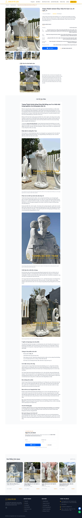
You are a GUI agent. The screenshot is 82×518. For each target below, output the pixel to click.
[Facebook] (6, 508)
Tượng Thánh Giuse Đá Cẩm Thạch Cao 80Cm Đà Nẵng (32, 484)
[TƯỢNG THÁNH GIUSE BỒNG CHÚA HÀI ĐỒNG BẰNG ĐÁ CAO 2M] (67, 472)
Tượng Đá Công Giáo (46, 509)
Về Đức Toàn (62, 1)
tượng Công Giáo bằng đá (32, 123)
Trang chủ (32, 1)
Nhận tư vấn (73, 1)
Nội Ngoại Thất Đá (46, 511)
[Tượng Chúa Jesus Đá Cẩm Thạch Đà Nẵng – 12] (50, 472)
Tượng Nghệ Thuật (46, 505)
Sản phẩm (26, 503)
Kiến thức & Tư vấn (27, 509)
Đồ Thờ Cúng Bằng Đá (47, 507)
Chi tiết (20, 488)
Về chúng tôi (26, 505)
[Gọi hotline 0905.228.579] (79, 512)
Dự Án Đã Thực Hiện (54, 1)
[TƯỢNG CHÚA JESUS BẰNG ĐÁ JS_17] (15, 472)
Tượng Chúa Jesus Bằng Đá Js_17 (13, 483)
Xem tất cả (72, 459)
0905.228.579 (63, 504)
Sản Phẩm (38, 1)
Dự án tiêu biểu (27, 507)
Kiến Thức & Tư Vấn (46, 1)
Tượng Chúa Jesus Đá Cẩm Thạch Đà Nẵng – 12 (49, 484)
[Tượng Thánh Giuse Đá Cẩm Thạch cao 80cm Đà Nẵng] (32, 472)
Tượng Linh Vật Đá (46, 503)
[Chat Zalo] (79, 508)
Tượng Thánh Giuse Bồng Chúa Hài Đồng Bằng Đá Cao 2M (66, 484)
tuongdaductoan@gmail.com (66, 506)
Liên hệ (67, 1)
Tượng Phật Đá (45, 501)
